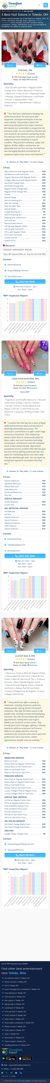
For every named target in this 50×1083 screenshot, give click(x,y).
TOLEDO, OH (16, 11)
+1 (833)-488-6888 (16, 1069)
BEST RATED (6, 11)
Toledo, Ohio (17, 973)
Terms (13, 1076)
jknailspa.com (14, 550)
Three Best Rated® (24, 1081)
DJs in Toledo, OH (11, 985)
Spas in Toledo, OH (11, 1034)
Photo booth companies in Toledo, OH (19, 1023)
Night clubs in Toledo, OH (14, 1019)
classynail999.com (16, 850)
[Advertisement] (25, 936)
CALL (11, 65)
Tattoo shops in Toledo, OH (14, 1041)
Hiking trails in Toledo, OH (14, 1004)
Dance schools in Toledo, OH (15, 982)
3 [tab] (24, 59)
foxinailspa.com (15, 276)
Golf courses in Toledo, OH (14, 997)
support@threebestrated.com (20, 1065)
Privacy (4, 1076)
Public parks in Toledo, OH (14, 1030)
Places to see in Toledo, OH (15, 1026)
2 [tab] (22, 59)
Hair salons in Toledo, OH (14, 1000)
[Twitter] (7, 1072)
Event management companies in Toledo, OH (22, 989)
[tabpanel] (25, 48)
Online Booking (14, 264)
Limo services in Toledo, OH (15, 1011)
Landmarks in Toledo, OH (14, 1008)
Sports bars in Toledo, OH (14, 1038)
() (31, 73)
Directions (33, 80)
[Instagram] (11, 1072)
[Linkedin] (21, 1072)
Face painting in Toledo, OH (15, 993)
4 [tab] (26, 59)
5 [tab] (28, 59)
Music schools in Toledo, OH (15, 1015)
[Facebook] (2, 1072)
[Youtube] (16, 1072)
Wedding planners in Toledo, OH (16, 1045)
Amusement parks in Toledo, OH (17, 978)
